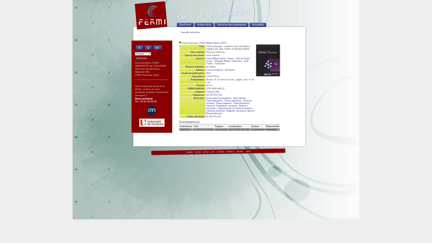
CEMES (230, 151)
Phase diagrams (224, 103)
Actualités (258, 24)
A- (139, 48)
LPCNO (220, 151)
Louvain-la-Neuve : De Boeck (220, 70)
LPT (212, 152)
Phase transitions (232, 100)
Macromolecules (214, 113)
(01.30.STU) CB (214, 95)
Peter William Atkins (210, 43)
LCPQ (205, 152)
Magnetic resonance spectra (240, 111)
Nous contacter (144, 98)
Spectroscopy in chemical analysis (235, 108)
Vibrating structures (215, 111)
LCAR (197, 152)
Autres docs (204, 24)
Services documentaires (231, 24)
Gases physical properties (219, 98)
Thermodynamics (214, 100)
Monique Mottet (222, 61)
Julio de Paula (242, 58)
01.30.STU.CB (213, 116)
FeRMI (189, 152)
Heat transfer (239, 98)
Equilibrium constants (226, 105)
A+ (157, 47)
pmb (248, 151)
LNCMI (239, 151)
